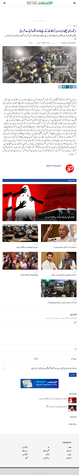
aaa (70, 447)
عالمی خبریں (25, 447)
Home (75, 26)
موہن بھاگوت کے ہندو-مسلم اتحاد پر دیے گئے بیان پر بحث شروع (65, 247)
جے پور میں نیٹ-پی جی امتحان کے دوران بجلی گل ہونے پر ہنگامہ (27, 247)
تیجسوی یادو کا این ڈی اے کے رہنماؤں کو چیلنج (56, 406)
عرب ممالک (25, 451)
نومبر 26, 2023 (48, 43)
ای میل (36, 358)
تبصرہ (75, 322)
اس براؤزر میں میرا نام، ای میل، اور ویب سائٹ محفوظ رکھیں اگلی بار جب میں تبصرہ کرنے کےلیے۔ (54, 368)
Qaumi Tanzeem (69, 43)
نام (75, 349)
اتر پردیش (69, 451)
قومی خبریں (69, 26)
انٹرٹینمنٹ (68, 458)
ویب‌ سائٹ (74, 358)
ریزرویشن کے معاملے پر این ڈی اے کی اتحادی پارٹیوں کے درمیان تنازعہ (64, 275)
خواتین (47, 454)
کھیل (26, 458)
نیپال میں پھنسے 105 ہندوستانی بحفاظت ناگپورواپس (29, 275)
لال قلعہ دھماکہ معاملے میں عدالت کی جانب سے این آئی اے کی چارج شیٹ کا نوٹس (62, 303)
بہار (48, 447)
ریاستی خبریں (46, 458)
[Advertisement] (39, 12)
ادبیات (69, 454)
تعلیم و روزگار (46, 451)
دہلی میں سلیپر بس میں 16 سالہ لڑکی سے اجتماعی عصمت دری (59, 217)
